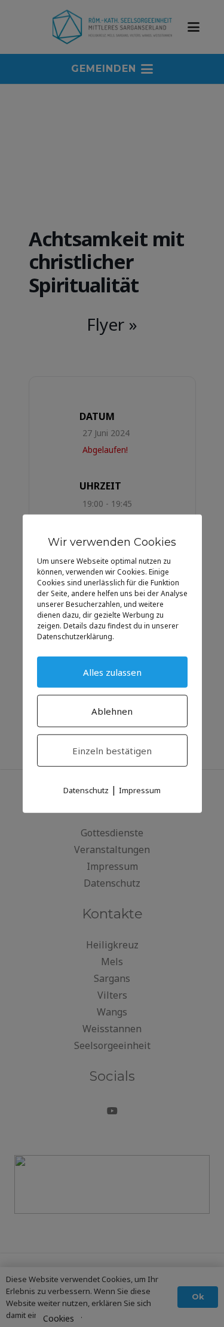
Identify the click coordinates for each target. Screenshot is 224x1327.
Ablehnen (112, 711)
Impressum (140, 790)
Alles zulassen (112, 672)
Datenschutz (86, 790)
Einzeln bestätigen (112, 751)
